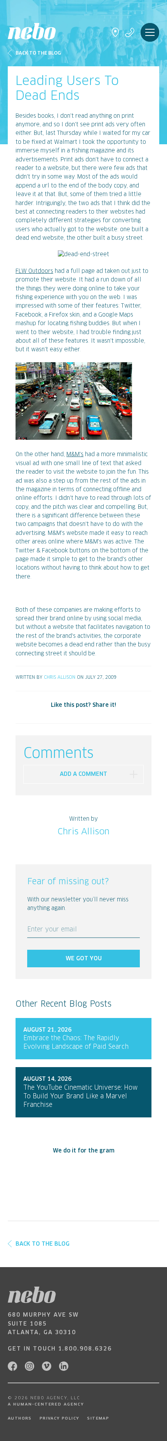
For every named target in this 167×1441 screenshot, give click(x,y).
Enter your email (52, 930)
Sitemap (98, 1418)
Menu (150, 32)
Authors (20, 1418)
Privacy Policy (60, 1418)
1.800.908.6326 (85, 1349)
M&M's (75, 454)
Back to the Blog (38, 53)
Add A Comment (83, 774)
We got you (84, 958)
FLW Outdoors (34, 271)
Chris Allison (59, 677)
